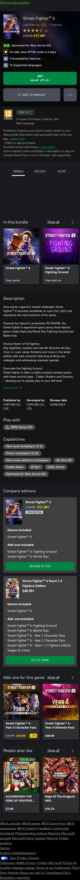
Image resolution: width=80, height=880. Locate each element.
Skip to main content (14, 2)
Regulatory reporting (15, 877)
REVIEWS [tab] (40, 171)
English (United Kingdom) (18, 853)
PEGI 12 (23, 112)
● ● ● (70, 95)
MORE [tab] (62, 171)
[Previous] (64, 222)
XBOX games (31, 823)
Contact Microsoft (49, 863)
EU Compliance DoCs (56, 872)
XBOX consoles (10, 823)
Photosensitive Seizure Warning (37, 833)
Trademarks (63, 867)
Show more (10, 388)
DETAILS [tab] (18, 171)
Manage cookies (23, 867)
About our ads (30, 872)
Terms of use (45, 867)
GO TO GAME (40, 660)
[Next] (73, 222)
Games (5, 848)
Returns (52, 838)
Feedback (44, 828)
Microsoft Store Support (29, 838)
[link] (21, 256)
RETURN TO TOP (40, 566)
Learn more (17, 139)
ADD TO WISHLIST (34, 95)
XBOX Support (27, 828)
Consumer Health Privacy (18, 863)
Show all (53, 222)
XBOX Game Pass (53, 823)
